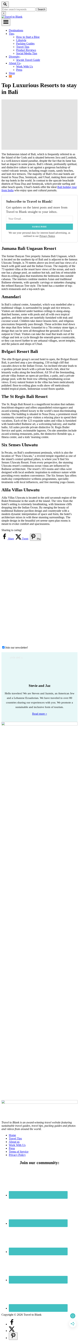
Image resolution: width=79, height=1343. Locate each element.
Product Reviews (26, 50)
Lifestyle (21, 40)
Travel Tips (22, 46)
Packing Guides (25, 43)
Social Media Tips (26, 53)
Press (19, 69)
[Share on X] (12, 1330)
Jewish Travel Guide (28, 59)
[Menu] (5, 22)
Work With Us (24, 66)
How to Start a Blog (28, 36)
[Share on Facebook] (12, 1324)
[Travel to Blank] (11, 16)
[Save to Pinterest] (13, 1336)
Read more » (39, 713)
